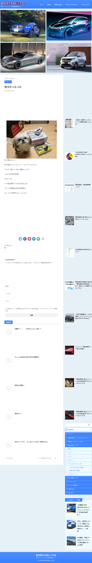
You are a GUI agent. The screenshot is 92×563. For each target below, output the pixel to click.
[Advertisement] (31, 105)
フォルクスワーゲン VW (74, 464)
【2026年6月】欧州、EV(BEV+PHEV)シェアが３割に (83, 154)
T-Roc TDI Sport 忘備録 (76, 467)
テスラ (70, 456)
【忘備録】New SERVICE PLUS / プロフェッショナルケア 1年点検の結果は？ (83, 510)
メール (7, 293)
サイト (7, 301)
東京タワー (18, 413)
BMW (69, 449)
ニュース (70, 434)
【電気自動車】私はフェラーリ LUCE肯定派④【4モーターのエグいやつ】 (83, 413)
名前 (7, 286)
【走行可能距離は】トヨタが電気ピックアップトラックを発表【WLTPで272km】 (83, 316)
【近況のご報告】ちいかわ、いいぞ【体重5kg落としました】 (83, 122)
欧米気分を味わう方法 (46, 555)
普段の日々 (9, 245)
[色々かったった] (34, 239)
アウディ (70, 452)
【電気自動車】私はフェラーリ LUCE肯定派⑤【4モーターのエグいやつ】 (83, 381)
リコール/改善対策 (73, 485)
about (49, 4)
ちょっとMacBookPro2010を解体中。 (27, 357)
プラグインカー (72, 481)
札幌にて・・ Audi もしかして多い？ (28, 329)
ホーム (42, 4)
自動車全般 (71, 489)
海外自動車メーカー (73, 445)
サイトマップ (85, 4)
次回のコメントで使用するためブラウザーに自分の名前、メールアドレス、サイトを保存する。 (31, 310)
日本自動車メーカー (73, 478)
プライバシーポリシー (72, 4)
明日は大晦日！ (20, 385)
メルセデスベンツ (73, 474)
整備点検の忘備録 (75, 470)
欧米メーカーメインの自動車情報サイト (46, 557)
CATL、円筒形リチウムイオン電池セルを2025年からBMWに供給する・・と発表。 (83, 526)
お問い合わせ (58, 4)
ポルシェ (70, 460)
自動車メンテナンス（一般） (75, 441)
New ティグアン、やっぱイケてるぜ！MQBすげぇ (31, 442)
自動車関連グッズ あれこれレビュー (78, 438)
